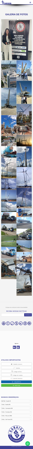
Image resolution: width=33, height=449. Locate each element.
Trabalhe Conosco (17, 364)
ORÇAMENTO (17, 382)
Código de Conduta (17, 375)
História (18, 368)
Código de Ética (18, 371)
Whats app (17, 385)
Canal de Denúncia (17, 378)
